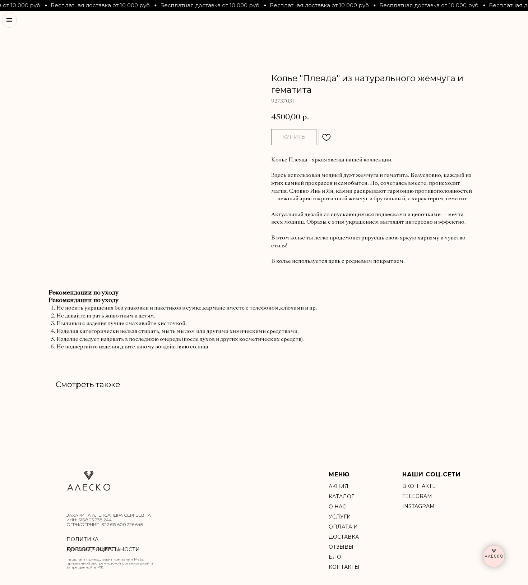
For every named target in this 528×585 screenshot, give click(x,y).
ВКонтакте (418, 486)
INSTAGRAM (418, 506)
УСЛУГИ (340, 516)
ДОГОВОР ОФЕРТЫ (93, 549)
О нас (337, 506)
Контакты (344, 567)
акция (338, 486)
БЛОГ (336, 557)
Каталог (341, 496)
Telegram (417, 496)
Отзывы (341, 547)
